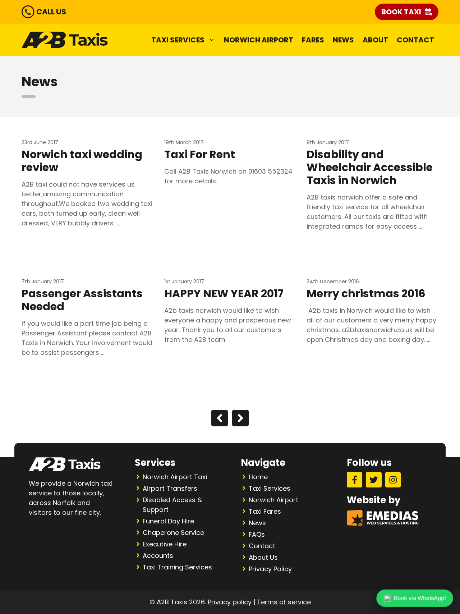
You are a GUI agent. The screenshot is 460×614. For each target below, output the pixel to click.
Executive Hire (165, 544)
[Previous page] (219, 418)
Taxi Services (177, 40)
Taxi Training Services (177, 567)
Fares (313, 40)
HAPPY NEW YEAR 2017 (224, 293)
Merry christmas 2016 (366, 293)
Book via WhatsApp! (420, 598)
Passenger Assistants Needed (82, 300)
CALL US (51, 11)
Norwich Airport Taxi (175, 476)
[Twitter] (373, 479)
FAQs (257, 534)
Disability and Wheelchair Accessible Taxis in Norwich (370, 167)
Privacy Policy (270, 568)
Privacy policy (230, 601)
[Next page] (240, 418)
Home (258, 476)
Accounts (158, 555)
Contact (415, 40)
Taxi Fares (265, 511)
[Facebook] (354, 479)
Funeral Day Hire (168, 521)
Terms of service (284, 601)
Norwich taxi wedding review (82, 161)
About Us (263, 557)
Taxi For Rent (199, 154)
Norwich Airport (258, 40)
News (343, 40)
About (375, 40)
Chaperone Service (173, 532)
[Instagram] (393, 479)
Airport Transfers (170, 488)
